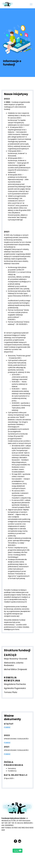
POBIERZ (7, 727)
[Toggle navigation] (31, 4)
